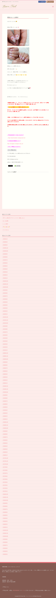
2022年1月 (5, 314)
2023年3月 (5, 272)
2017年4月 (5, 482)
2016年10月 (5, 500)
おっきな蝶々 (6, 220)
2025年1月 (5, 239)
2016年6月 (5, 512)
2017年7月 (5, 473)
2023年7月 (5, 260)
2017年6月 (5, 476)
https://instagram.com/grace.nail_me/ (15, 143)
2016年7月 (5, 509)
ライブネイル (6, 229)
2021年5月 (5, 338)
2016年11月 (5, 497)
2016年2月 (5, 524)
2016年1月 (5, 527)
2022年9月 (5, 290)
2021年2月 (5, 347)
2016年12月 (5, 494)
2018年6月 (5, 440)
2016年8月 (5, 506)
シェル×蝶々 (5, 223)
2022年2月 (5, 311)
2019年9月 (5, 395)
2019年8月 (5, 398)
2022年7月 (5, 296)
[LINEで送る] (17, 165)
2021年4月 (5, 341)
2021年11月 (5, 320)
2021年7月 (5, 332)
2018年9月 (5, 431)
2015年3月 (5, 554)
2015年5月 (5, 551)
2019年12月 (5, 386)
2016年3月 (5, 521)
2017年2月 (5, 488)
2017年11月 (5, 461)
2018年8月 (5, 434)
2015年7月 (5, 545)
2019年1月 (5, 419)
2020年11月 (5, 356)
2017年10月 (5, 464)
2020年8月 (5, 365)
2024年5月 (5, 242)
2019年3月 (5, 413)
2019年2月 (5, 416)
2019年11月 (5, 389)
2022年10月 (5, 287)
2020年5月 (5, 371)
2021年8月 (5, 329)
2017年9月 (5, 467)
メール (23, 590)
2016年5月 (5, 515)
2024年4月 (5, 245)
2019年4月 (5, 410)
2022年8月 (5, 293)
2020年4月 (5, 374)
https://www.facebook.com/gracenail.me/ (16, 137)
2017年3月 (5, 485)
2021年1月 (5, 350)
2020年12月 (5, 353)
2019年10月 (5, 392)
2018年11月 (5, 425)
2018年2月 (5, 452)
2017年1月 (5, 491)
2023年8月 (5, 257)
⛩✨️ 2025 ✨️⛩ (6, 226)
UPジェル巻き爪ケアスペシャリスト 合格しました (14, 217)
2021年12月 (5, 317)
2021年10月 (5, 323)
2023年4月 (5, 269)
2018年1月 (5, 455)
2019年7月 (5, 401)
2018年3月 (5, 449)
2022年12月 (5, 281)
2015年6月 (5, 548)
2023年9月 (5, 254)
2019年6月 (5, 404)
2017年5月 (5, 479)
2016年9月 (5, 503)
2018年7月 (5, 437)
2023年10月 (5, 251)
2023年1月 (5, 278)
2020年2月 (5, 380)
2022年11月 (5, 284)
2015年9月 (5, 539)
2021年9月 (5, 326)
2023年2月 (5, 275)
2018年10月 (5, 428)
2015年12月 (5, 530)
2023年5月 (5, 266)
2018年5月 (5, 443)
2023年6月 (5, 263)
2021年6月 (5, 335)
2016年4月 (5, 518)
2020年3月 (5, 377)
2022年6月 (5, 299)
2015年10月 (5, 536)
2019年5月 (5, 407)
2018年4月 (5, 446)
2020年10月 (5, 359)
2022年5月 (5, 302)
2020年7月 (5, 368)
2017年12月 (5, 458)
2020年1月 (5, 383)
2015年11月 (5, 533)
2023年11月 (5, 248)
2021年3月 (5, 344)
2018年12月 (5, 422)
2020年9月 (5, 362)
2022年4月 (5, 305)
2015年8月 (5, 542)
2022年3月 (5, 308)
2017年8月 (5, 470)
